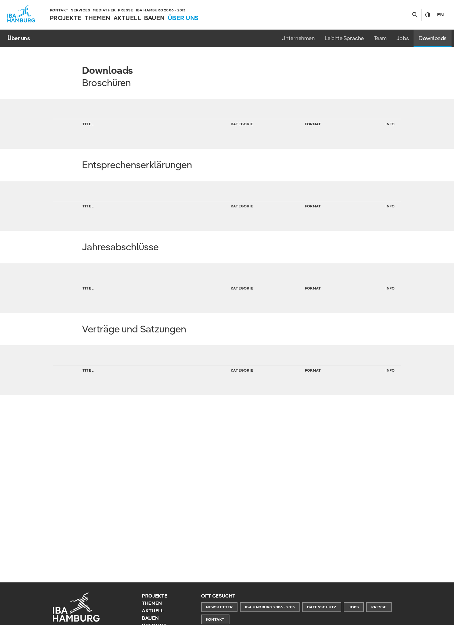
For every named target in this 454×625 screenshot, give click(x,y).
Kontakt (215, 619)
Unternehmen (297, 38)
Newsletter (219, 607)
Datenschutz (321, 607)
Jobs (403, 38)
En (440, 14)
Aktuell (153, 610)
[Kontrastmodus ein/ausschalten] (427, 15)
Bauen (150, 618)
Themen (152, 603)
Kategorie (242, 124)
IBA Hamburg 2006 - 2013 (270, 607)
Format (313, 124)
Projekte (154, 596)
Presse (378, 607)
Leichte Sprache (344, 38)
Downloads (432, 38)
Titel (88, 124)
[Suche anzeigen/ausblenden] (415, 15)
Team (380, 38)
